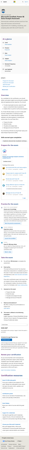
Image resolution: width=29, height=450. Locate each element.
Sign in (26, 1)
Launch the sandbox (10, 238)
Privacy (9, 446)
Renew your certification (9, 86)
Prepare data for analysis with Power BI (16, 173)
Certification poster (7, 393)
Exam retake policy (22, 285)
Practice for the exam (8, 82)
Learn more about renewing (8, 370)
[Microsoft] (14, 2)
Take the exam (6, 84)
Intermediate (8, 44)
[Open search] (23, 2)
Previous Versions (13, 444)
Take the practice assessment (12, 223)
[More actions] (26, 5)
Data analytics (8, 60)
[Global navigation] (1, 2)
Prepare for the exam (8, 81)
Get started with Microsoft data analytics (16, 167)
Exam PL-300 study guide (9, 380)
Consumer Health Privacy (19, 446)
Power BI (7, 50)
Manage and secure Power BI (13, 193)
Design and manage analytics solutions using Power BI (13, 157)
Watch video (8, 252)
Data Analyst (8, 55)
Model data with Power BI (12, 179)
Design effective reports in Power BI (15, 184)
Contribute (3, 446)
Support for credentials (8, 413)
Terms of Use (4, 448)
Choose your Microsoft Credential (11, 424)
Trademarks (11, 448)
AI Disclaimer (4, 444)
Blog (19, 444)
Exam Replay (5, 403)
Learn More (7, 308)
